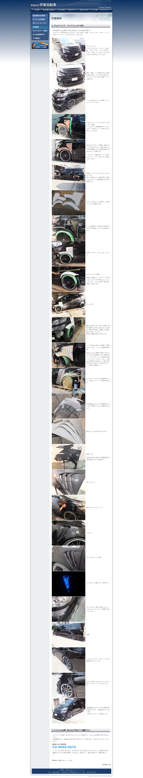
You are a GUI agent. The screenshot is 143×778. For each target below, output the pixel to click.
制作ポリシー (72, 10)
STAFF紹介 (62, 10)
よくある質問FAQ (40, 34)
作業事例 (40, 27)
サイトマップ (104, 10)
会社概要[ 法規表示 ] (49, 10)
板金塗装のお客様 (40, 15)
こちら (106, 714)
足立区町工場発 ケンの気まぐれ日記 (40, 45)
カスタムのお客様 (40, 19)
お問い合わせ (84, 10)
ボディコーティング (40, 23)
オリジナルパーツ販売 (40, 31)
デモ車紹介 (40, 38)
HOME (37, 10)
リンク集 (94, 10)
